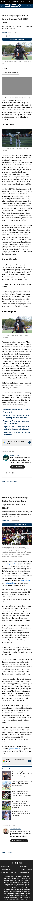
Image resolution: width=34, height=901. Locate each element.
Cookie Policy (23, 866)
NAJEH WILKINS (14, 455)
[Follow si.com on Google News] (29, 442)
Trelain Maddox (26, 581)
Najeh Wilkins (5, 32)
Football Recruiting (12, 481)
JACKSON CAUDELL (15, 829)
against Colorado (14, 749)
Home (3, 481)
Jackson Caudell (6, 520)
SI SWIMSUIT (14, 1)
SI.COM (3, 1)
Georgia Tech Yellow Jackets (10, 72)
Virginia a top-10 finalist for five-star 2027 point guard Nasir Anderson (16, 417)
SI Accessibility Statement (8, 872)
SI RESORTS (30, 1)
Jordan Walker (10, 583)
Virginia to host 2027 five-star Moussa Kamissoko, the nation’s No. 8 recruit (16, 428)
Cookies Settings (24, 872)
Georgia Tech (10, 564)
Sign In (29, 5)
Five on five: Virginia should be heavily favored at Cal (16, 411)
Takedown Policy (6, 869)
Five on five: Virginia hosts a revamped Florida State (16, 434)
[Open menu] (2, 6)
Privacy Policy (5, 866)
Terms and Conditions (26, 869)
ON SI (8, 1)
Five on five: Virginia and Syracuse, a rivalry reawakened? (16, 422)
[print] (12, 473)
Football (9, 852)
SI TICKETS (23, 1)
